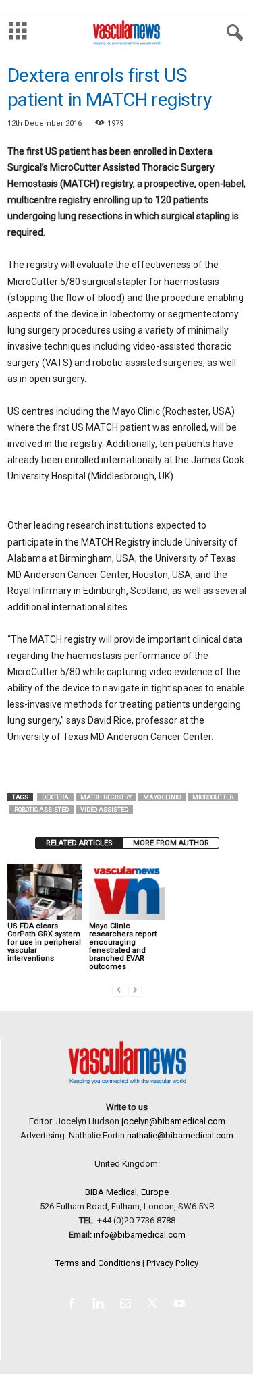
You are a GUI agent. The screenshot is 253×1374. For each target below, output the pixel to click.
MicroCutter (212, 797)
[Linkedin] (101, 1305)
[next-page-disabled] (135, 989)
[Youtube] (181, 1305)
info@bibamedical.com (140, 1235)
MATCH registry (106, 797)
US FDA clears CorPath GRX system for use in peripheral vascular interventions (44, 942)
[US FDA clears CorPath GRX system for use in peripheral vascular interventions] (44, 892)
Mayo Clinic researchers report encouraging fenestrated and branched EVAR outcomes (123, 946)
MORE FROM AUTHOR (171, 843)
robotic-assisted (41, 809)
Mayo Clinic (162, 797)
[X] (155, 1305)
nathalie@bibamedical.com (180, 1135)
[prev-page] (118, 989)
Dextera (55, 797)
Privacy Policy (172, 1263)
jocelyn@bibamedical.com (173, 1121)
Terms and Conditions (97, 1263)
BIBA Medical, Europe (127, 1192)
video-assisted (104, 809)
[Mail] (128, 1305)
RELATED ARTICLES (79, 843)
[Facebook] (74, 1305)
